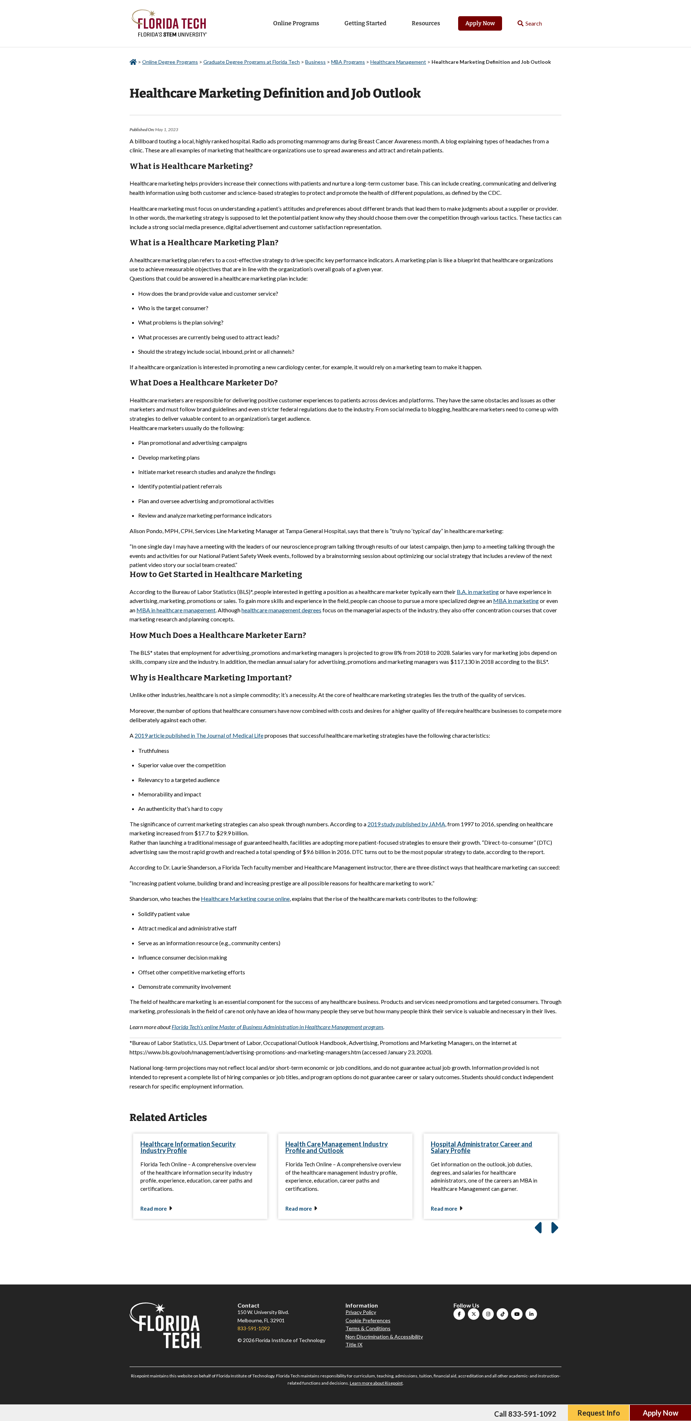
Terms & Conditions (368, 1328)
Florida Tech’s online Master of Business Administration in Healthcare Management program (277, 1026)
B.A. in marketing (478, 591)
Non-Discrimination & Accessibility (384, 1336)
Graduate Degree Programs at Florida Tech (251, 62)
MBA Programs (348, 62)
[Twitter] (473, 1314)
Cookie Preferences (368, 1320)
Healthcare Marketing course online (245, 898)
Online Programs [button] (296, 23)
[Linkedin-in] (531, 1314)
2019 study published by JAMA (406, 824)
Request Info (598, 1412)
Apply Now (480, 23)
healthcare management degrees (281, 610)
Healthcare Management (398, 62)
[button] (530, 24)
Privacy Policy (361, 1312)
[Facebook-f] (459, 1314)
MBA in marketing (516, 600)
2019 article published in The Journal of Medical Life (199, 735)
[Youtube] (517, 1314)
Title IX (354, 1344)
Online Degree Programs (170, 62)
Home (133, 62)
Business (315, 62)
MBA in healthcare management (176, 610)
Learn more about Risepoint (376, 1383)
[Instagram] (488, 1314)
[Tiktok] (502, 1314)
